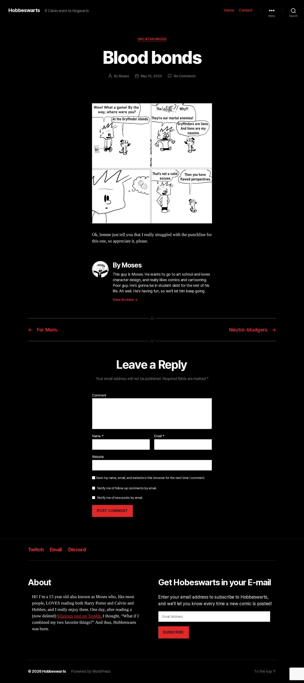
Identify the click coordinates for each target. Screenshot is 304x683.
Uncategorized (152, 39)
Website (98, 457)
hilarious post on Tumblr (79, 616)
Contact (246, 10)
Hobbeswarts (24, 10)
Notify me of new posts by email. (120, 498)
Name (97, 436)
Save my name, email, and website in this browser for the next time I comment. (150, 478)
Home (229, 10)
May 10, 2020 (151, 76)
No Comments (184, 76)
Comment (99, 395)
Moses (124, 76)
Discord (77, 550)
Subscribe (173, 632)
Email (159, 436)
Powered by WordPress (90, 671)
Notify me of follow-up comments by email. (127, 488)
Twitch (35, 550)
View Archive (125, 300)
